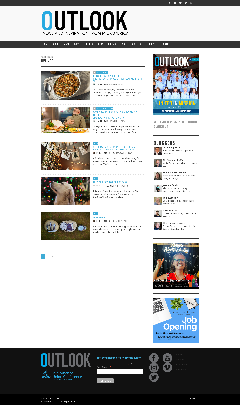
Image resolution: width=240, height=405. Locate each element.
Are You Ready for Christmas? (110, 182)
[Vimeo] (185, 3)
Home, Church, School (105, 153)
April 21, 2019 (122, 221)
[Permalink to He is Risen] (65, 226)
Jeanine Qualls (102, 84)
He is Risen (99, 217)
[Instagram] (174, 3)
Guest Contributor (104, 186)
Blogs (99, 72)
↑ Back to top (194, 398)
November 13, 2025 (117, 121)
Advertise (181, 369)
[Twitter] (180, 3)
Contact (180, 359)
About (179, 354)
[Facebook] (169, 3)
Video (111, 109)
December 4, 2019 (120, 185)
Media (105, 72)
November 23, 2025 (117, 84)
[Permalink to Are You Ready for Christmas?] (65, 190)
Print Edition (182, 364)
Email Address (104, 366)
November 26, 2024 (124, 153)
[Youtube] (190, 3)
